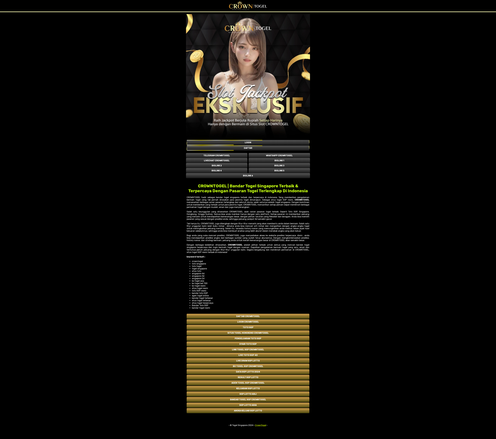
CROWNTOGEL (302, 200)
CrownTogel (260, 425)
